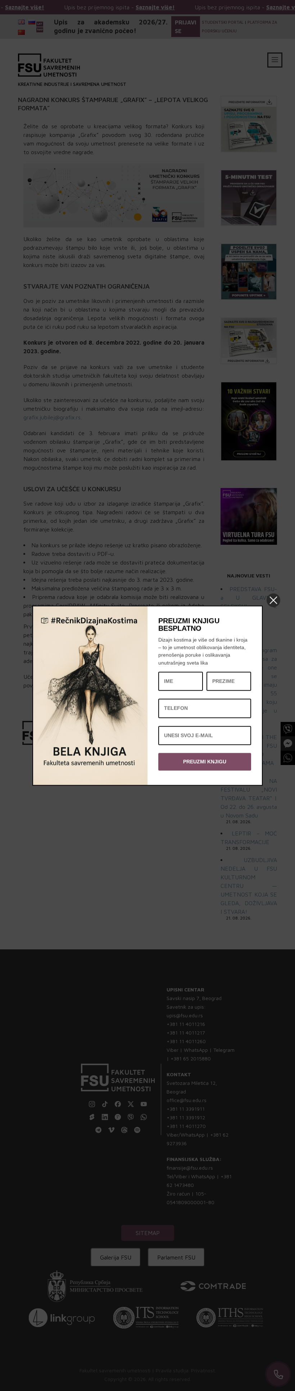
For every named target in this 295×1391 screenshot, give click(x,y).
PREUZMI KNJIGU (204, 761)
